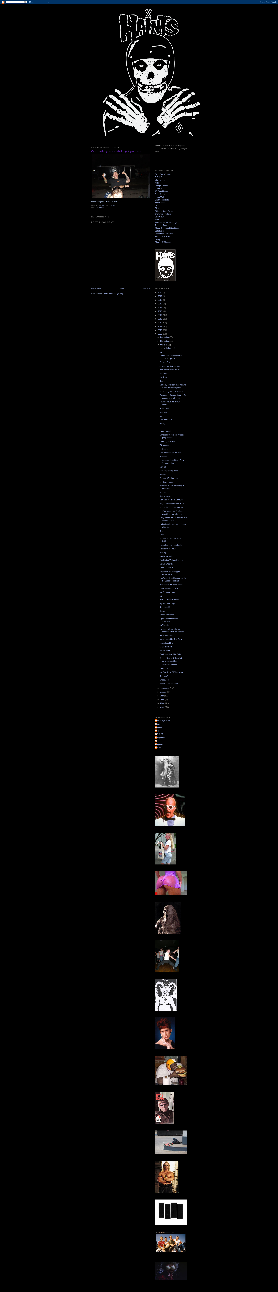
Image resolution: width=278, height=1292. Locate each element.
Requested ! (165, 607)
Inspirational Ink (166, 643)
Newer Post (96, 288)
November (164, 341)
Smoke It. (164, 456)
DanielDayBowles (163, 721)
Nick (157, 731)
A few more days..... (168, 635)
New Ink (163, 467)
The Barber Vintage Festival (171, 560)
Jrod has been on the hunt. (171, 453)
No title (162, 352)
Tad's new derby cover (169, 588)
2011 (160, 326)
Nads (157, 219)
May (162, 703)
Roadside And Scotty (164, 234)
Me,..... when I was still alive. (172, 503)
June (162, 699)
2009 (160, 334)
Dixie (157, 208)
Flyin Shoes (160, 194)
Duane (162, 381)
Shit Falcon (159, 180)
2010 (160, 330)
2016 (160, 307)
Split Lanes (159, 231)
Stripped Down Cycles (164, 211)
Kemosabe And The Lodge (166, 222)
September (165, 688)
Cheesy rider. (165, 680)
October (164, 345)
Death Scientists (162, 200)
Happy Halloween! (167, 348)
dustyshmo (160, 738)
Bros (161, 531)
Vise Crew (159, 217)
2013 (160, 319)
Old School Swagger (168, 665)
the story (163, 373)
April (162, 707)
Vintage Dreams (161, 186)
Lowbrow (158, 188)
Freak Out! (159, 197)
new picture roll (166, 647)
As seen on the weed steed (171, 585)
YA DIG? (159, 734)
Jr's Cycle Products (163, 214)
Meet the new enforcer (169, 684)
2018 (160, 300)
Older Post (146, 288)
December (164, 337)
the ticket (163, 377)
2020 (160, 292)
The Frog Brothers (167, 441)
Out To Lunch (165, 496)
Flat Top (163, 552)
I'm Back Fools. (166, 482)
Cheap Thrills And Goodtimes (167, 228)
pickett (158, 748)
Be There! (164, 676)
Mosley (159, 727)
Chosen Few (165, 362)
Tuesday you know (167, 549)
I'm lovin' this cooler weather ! (172, 507)
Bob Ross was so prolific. (170, 370)
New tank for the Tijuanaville (171, 500)
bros (101, 207)
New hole (163, 412)
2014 (160, 315)
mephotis (159, 744)
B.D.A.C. (158, 177)
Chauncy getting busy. (169, 471)
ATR (157, 183)
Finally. (162, 423)
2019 (160, 296)
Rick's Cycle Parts (162, 236)
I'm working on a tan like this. (172, 391)
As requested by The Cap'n (171, 639)
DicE (157, 205)
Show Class (160, 203)
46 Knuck (164, 449)
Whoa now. (164, 668)
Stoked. (163, 474)
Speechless (164, 408)
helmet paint (165, 650)
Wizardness (164, 445)
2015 (160, 311)
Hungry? (163, 427)
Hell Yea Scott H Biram (169, 600)
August (163, 692)
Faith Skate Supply (163, 174)
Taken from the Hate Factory (172, 545)
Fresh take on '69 (167, 568)
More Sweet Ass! (167, 615)
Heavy (157, 239)
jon (157, 741)
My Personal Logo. (167, 603)
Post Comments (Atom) (113, 294)
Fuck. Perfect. (166, 431)
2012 (160, 323)
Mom (158, 724)
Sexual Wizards (166, 564)
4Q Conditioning (161, 191)
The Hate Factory (162, 225)
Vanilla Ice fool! (166, 556)
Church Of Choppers (163, 242)
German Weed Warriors (169, 478)
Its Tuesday (165, 625)
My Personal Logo (167, 592)
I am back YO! (166, 420)
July (162, 696)
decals (162, 611)
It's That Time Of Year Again (171, 672)
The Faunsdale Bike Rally (170, 654)
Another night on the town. (171, 366)
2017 (160, 304)
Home (121, 288)
